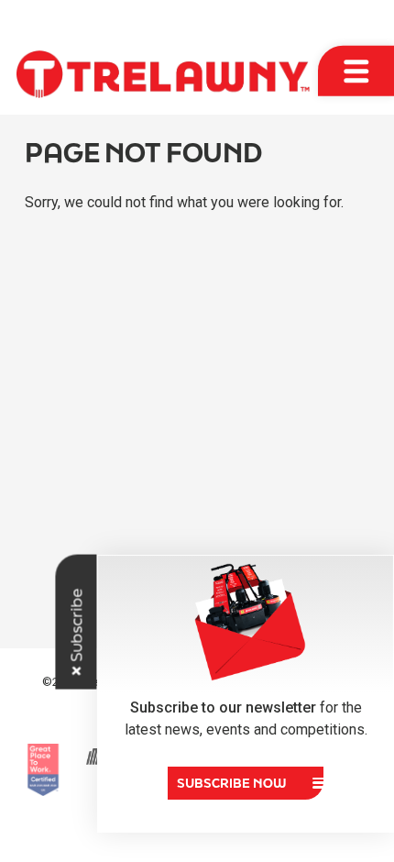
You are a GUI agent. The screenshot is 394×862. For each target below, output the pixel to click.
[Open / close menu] (356, 71)
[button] (245, 783)
